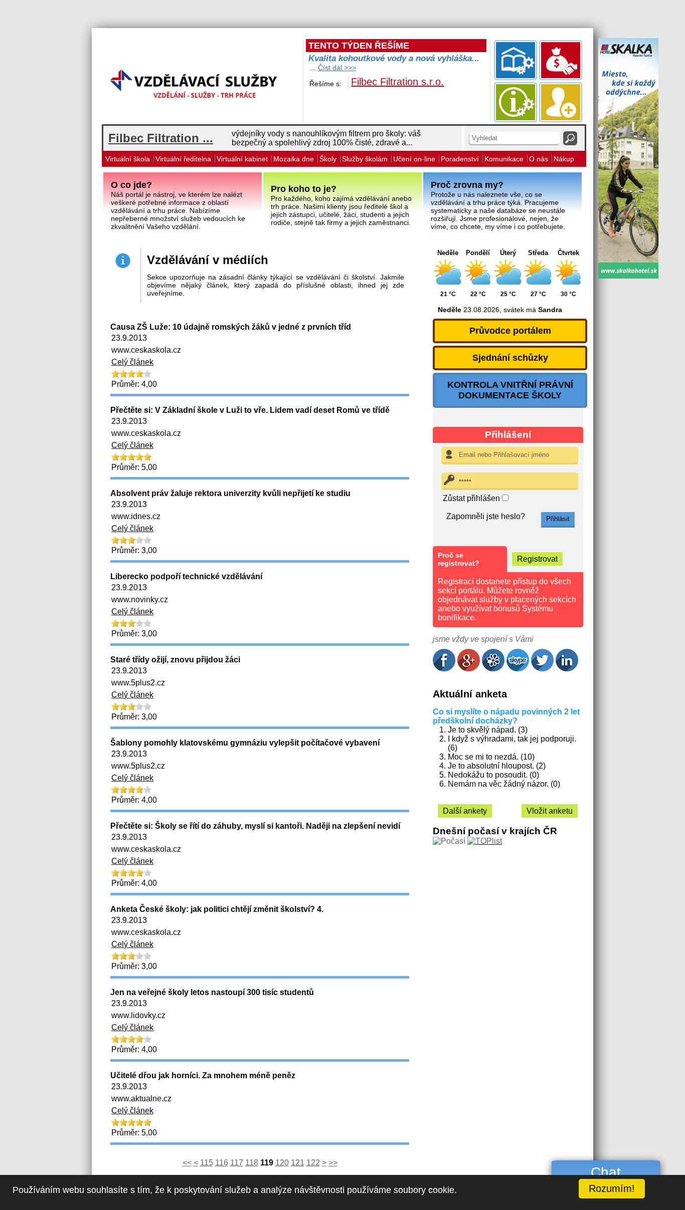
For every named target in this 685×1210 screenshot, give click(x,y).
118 (251, 1162)
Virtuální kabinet (242, 159)
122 (313, 1162)
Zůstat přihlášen (472, 498)
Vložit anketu (550, 811)
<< (187, 1162)
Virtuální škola (127, 159)
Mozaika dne (293, 159)
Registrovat (537, 559)
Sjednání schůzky (510, 358)
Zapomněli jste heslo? (485, 516)
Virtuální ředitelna (183, 159)
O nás (538, 159)
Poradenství (460, 159)
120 (282, 1162)
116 (221, 1162)
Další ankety (465, 811)
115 (206, 1162)
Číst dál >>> (337, 68)
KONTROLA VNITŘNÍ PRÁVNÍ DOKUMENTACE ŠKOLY (510, 390)
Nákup (564, 159)
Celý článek (132, 362)
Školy (327, 159)
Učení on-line (414, 159)
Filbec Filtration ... (160, 138)
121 (297, 1162)
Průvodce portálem (510, 331)
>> (332, 1162)
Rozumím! (612, 1188)
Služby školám (365, 159)
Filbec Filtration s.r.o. (397, 81)
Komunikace (504, 159)
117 (236, 1162)
